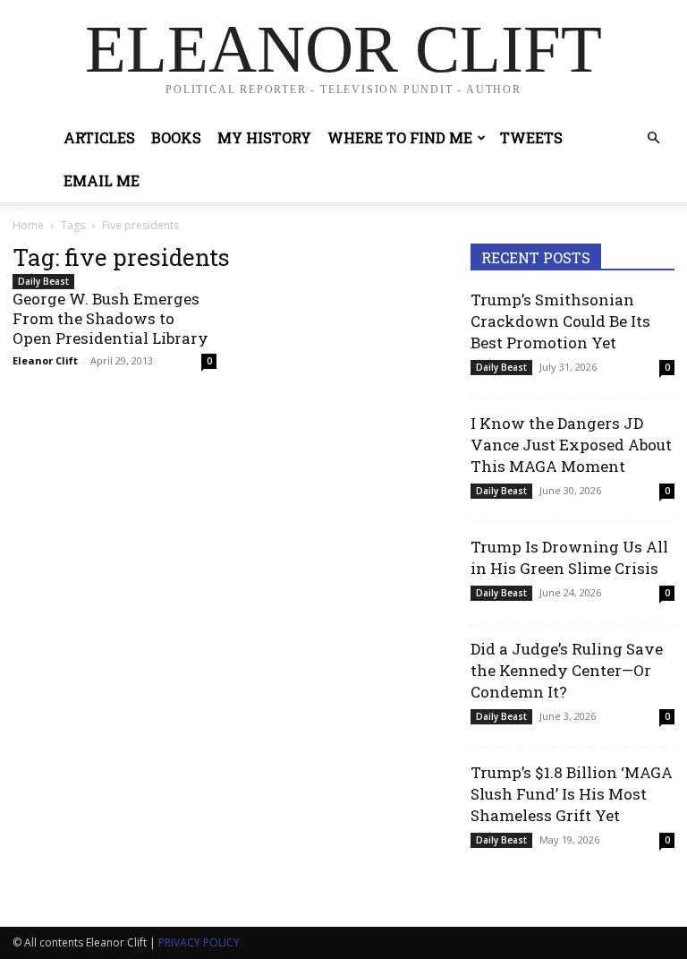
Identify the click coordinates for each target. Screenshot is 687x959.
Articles (99, 137)
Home (28, 225)
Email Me (102, 180)
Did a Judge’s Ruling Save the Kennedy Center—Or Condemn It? (567, 670)
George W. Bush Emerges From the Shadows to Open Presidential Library (110, 318)
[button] (653, 138)
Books (176, 137)
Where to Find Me (399, 137)
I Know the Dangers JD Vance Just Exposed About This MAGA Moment (571, 444)
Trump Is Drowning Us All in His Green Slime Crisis (569, 557)
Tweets (531, 137)
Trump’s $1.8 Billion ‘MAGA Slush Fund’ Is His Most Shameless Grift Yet (572, 794)
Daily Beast (43, 281)
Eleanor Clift (45, 360)
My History (264, 137)
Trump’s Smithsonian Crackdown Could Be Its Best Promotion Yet (560, 321)
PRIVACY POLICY (199, 942)
